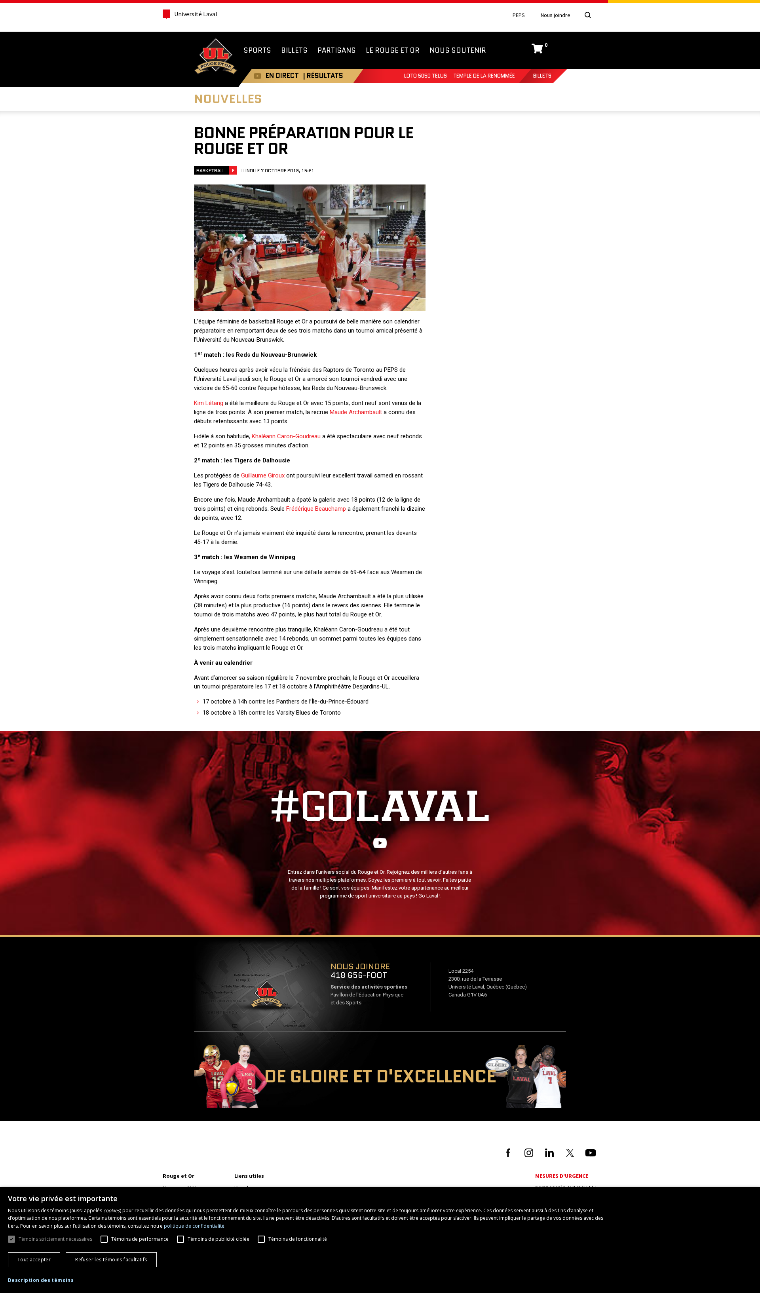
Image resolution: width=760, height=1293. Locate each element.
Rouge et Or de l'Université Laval (216, 57)
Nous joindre (555, 15)
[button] (41, 1280)
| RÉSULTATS (323, 75)
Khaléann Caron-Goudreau (286, 436)
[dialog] (380, 1240)
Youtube (257, 76)
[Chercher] (587, 15)
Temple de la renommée (484, 76)
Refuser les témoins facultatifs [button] (111, 1259)
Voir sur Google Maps (266, 996)
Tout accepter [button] (34, 1259)
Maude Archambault (356, 412)
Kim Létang (208, 403)
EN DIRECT (282, 75)
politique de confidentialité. (195, 1226)
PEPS (519, 15)
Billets (542, 76)
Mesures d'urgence (561, 1175)
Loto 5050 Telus (425, 76)
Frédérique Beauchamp (316, 508)
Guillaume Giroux (263, 475)
